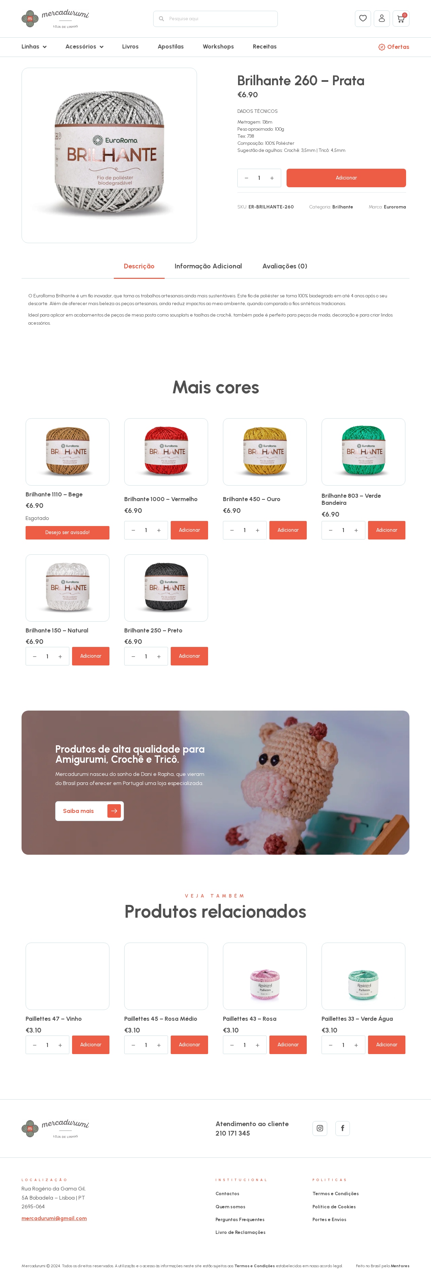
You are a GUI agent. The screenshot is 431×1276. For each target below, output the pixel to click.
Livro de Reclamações (241, 1232)
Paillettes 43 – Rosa (249, 1018)
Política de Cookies (334, 1207)
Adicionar (346, 178)
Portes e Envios (329, 1219)
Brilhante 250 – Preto (153, 630)
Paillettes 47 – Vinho (54, 1018)
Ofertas (398, 47)
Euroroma (395, 207)
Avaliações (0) (284, 266)
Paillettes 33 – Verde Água (357, 1018)
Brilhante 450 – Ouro (251, 499)
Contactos (227, 1194)
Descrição (139, 266)
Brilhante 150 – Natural (57, 630)
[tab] (139, 266)
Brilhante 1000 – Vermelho (161, 499)
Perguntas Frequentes (240, 1219)
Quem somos (230, 1207)
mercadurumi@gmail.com (54, 1218)
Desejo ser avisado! (67, 532)
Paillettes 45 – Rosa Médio (160, 1018)
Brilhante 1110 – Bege (54, 494)
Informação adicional (208, 266)
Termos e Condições (335, 1194)
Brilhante (342, 207)
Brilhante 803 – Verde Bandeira (351, 499)
